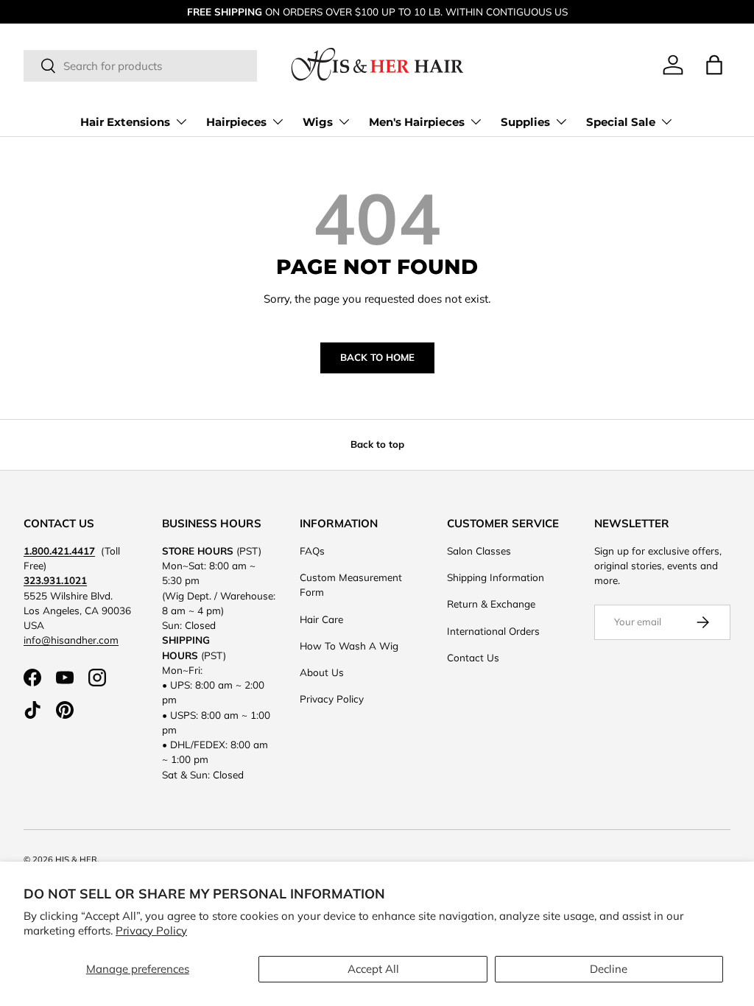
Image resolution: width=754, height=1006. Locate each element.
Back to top (377, 444)
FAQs (312, 550)
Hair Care (321, 619)
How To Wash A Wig (349, 645)
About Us (322, 672)
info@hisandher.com (71, 639)
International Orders (493, 631)
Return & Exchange (491, 603)
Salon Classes (479, 550)
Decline (608, 969)
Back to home (377, 357)
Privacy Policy (151, 931)
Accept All (373, 969)
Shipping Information (495, 577)
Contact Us (473, 657)
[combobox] (140, 66)
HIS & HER (76, 859)
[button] (714, 65)
